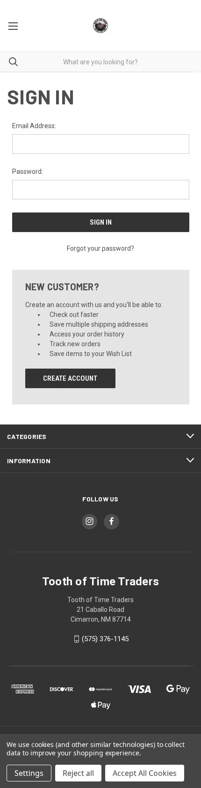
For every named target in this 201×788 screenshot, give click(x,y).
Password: (27, 171)
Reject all (78, 773)
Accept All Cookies (145, 773)
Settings (28, 773)
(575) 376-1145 (105, 639)
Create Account (70, 378)
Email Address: (34, 126)
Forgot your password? (100, 248)
